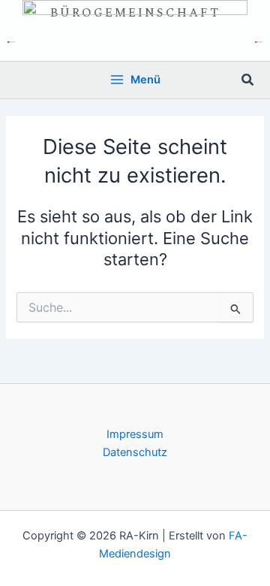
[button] (248, 80)
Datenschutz (135, 452)
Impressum (135, 434)
